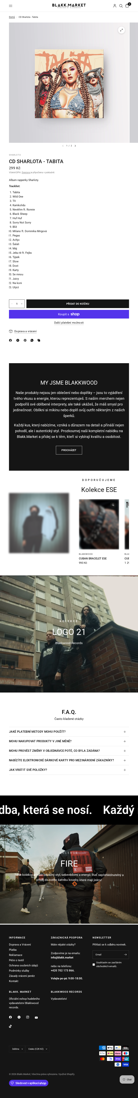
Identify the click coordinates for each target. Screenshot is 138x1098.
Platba (13, 949)
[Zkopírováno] (39, 340)
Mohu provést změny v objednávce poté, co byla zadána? (54, 750)
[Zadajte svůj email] (125, 954)
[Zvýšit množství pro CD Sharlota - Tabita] (21, 304)
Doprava (26, 172)
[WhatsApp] (33, 340)
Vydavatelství (59, 998)
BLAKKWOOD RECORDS (66, 992)
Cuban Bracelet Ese (93, 558)
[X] (18, 340)
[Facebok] (11, 340)
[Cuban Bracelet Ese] (99, 524)
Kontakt (13, 981)
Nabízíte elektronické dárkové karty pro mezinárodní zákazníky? (61, 760)
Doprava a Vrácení (20, 944)
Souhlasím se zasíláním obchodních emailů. (108, 964)
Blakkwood (86, 554)
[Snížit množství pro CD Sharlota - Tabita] (12, 304)
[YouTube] (39, 1017)
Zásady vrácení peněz (22, 976)
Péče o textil (16, 960)
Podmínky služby (19, 970)
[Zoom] (121, 30)
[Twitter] (22, 1017)
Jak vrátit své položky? (28, 770)
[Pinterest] (26, 340)
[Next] (75, 146)
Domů (12, 17)
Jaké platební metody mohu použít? (37, 731)
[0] (126, 6)
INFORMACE (17, 937)
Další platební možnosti (69, 322)
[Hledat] (121, 6)
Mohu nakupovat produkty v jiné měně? (40, 741)
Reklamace (15, 955)
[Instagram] (30, 1017)
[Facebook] (13, 1017)
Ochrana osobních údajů (23, 965)
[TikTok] (13, 1026)
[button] (69, 893)
